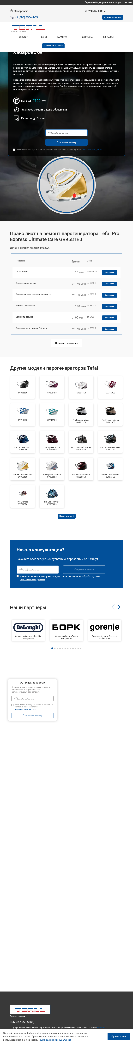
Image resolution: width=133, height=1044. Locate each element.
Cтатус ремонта (112, 17)
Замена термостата (25, 305)
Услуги (22, 37)
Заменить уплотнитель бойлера (31, 328)
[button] (113, 607)
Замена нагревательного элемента (33, 294)
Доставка (87, 37)
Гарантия (62, 37)
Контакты (108, 37)
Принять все (118, 1036)
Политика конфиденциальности (55, 1039)
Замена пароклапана (26, 283)
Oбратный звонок (53, 46)
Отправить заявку (66, 142)
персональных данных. (92, 150)
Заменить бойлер (24, 317)
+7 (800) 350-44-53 (26, 17)
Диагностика (22, 271)
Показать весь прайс (66, 343)
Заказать (110, 272)
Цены (44, 37)
